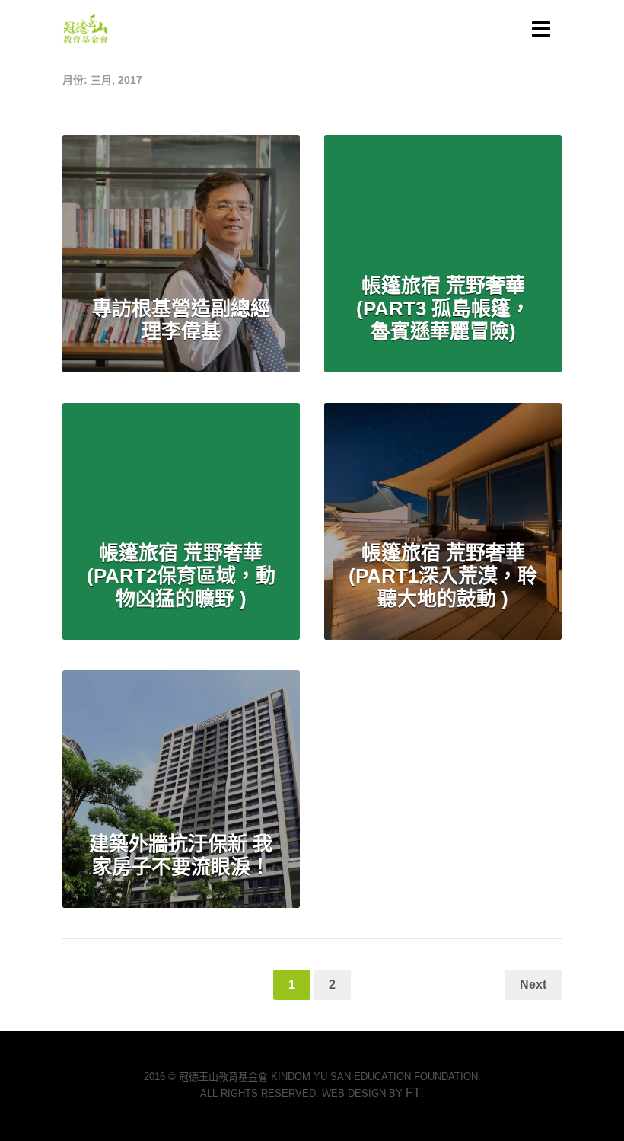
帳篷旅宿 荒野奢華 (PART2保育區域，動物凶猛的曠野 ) (181, 576)
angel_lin (194, 167)
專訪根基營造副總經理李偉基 (181, 320)
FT (413, 1092)
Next (533, 984)
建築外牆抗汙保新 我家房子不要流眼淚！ (180, 855)
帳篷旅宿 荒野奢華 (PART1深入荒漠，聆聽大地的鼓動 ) (443, 576)
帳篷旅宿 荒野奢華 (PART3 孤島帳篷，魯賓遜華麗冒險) (443, 308)
